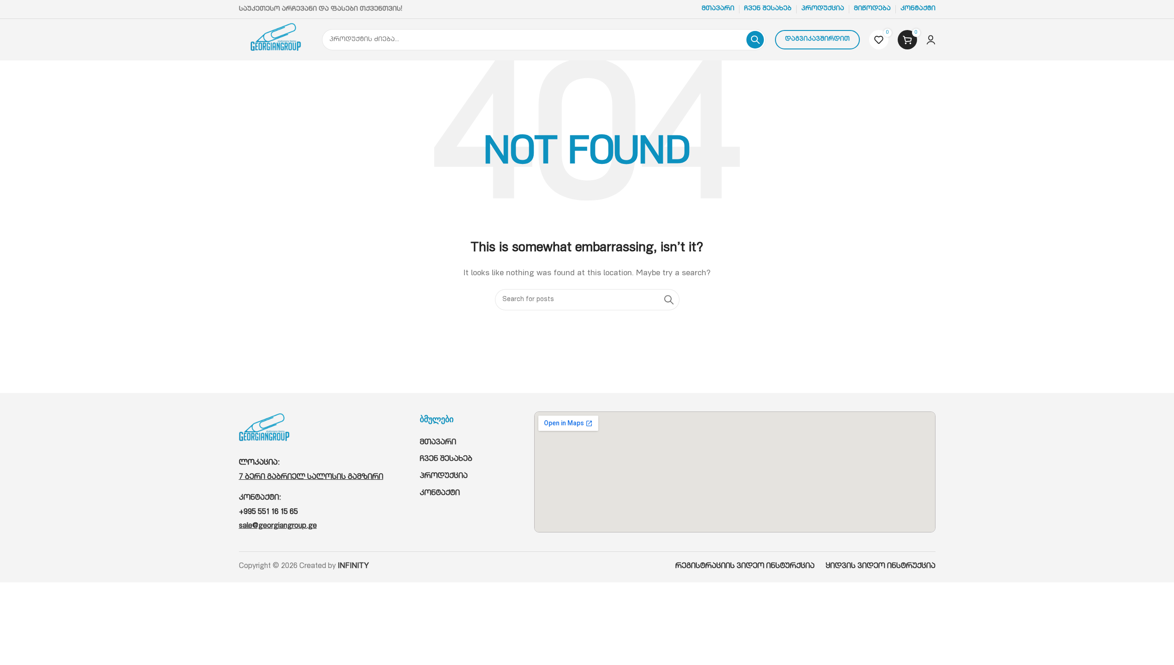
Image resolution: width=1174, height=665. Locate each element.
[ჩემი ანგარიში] (931, 39)
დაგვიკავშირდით (817, 39)
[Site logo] (276, 40)
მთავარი (438, 443)
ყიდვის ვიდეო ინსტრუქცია (881, 566)
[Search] (755, 39)
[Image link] (264, 430)
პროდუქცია (444, 476)
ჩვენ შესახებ (446, 459)
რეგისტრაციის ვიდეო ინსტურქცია (750, 566)
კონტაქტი (440, 493)
